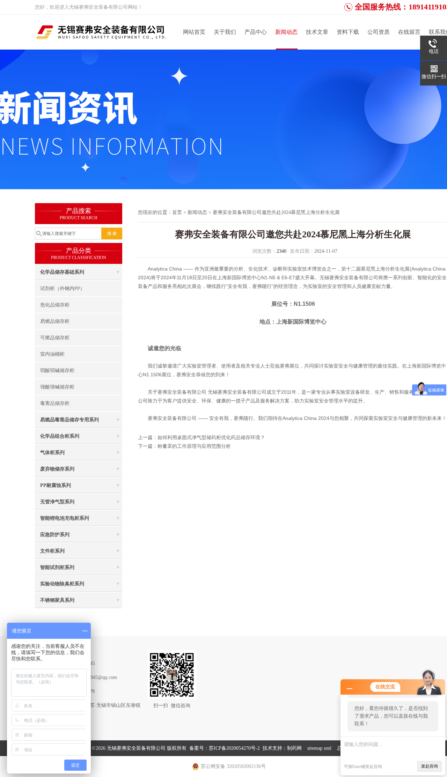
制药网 (294, 748)
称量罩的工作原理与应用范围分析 (194, 446)
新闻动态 (286, 32)
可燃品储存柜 (54, 337)
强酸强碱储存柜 (57, 387)
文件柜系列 (52, 551)
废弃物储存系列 (57, 469)
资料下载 (348, 32)
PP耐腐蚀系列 (55, 485)
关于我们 (225, 32)
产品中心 (255, 32)
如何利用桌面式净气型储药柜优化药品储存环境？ (211, 437)
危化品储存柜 (54, 305)
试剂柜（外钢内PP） (62, 288)
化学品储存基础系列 (62, 272)
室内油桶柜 (52, 354)
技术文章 (317, 32)
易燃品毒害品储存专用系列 (69, 419)
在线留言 (409, 32)
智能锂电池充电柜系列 (64, 518)
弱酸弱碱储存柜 (57, 370)
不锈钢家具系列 (57, 600)
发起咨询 (429, 766)
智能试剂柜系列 (57, 567)
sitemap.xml (319, 748)
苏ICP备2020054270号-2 (234, 748)
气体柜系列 (52, 452)
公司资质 (378, 32)
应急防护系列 (54, 534)
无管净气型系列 (57, 501)
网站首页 (194, 32)
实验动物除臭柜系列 (62, 583)
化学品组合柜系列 (59, 436)
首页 (177, 212)
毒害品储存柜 (54, 403)
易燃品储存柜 (54, 321)
